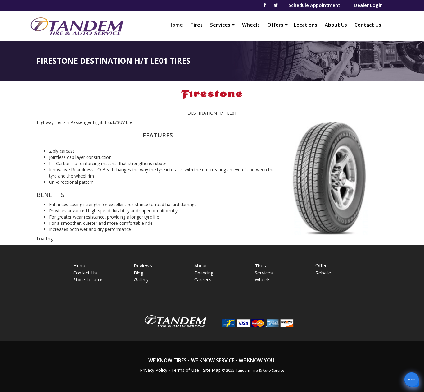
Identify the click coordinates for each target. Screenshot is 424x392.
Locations (305, 24)
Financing (204, 273)
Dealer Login (368, 5)
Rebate (323, 273)
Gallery (141, 279)
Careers (202, 279)
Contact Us (367, 24)
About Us (336, 24)
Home (177, 24)
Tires (196, 24)
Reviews (143, 265)
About (200, 265)
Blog (138, 273)
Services (221, 24)
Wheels (251, 24)
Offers (276, 24)
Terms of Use (185, 370)
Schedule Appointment (314, 5)
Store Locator (88, 279)
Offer (321, 265)
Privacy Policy (153, 370)
